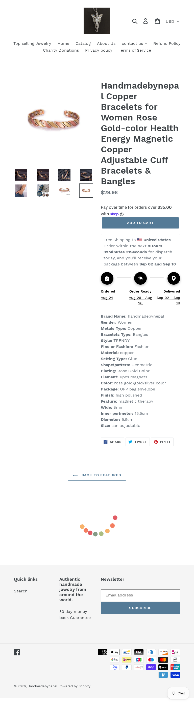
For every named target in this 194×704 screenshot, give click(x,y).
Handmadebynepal (42, 686)
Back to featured (100, 475)
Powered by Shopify (74, 686)
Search (21, 591)
